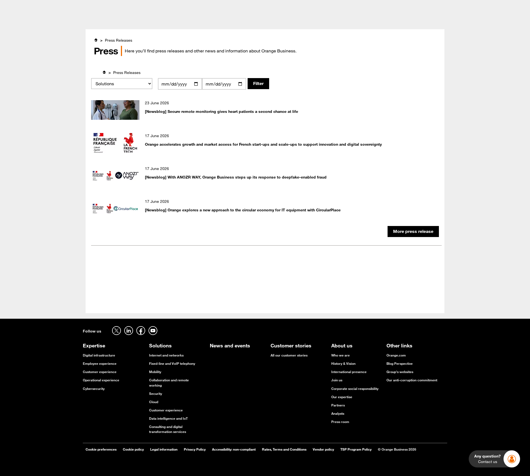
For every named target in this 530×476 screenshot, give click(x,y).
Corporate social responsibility (354, 388)
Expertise (165, 21)
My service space (431, 6)
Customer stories (229, 21)
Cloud (153, 402)
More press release (413, 231)
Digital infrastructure (99, 355)
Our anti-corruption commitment (411, 380)
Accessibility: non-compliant (234, 449)
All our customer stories (289, 355)
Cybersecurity (94, 388)
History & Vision (343, 363)
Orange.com (396, 355)
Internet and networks (166, 355)
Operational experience (101, 380)
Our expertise (341, 397)
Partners (338, 405)
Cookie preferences (101, 449)
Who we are (340, 355)
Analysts (337, 413)
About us (309, 21)
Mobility (155, 371)
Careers (90, 6)
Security (155, 393)
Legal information (163, 449)
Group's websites (399, 371)
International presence (349, 371)
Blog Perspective (399, 363)
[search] (404, 20)
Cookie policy (133, 449)
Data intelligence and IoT (168, 418)
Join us (336, 380)
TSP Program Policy (356, 449)
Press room (340, 421)
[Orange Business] (102, 21)
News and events (274, 21)
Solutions (193, 21)
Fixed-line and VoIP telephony (172, 363)
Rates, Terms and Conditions (284, 449)
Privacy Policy (195, 449)
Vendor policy (323, 449)
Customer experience (99, 371)
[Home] (96, 40)
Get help (393, 6)
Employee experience (99, 363)
